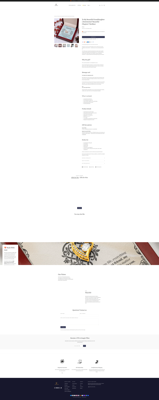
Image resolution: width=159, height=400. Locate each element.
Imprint (73, 385)
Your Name (62, 313)
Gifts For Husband (67, 386)
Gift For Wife (66, 388)
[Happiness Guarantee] (62, 362)
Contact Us (81, 386)
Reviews (81, 388)
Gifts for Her (75, 177)
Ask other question (86, 163)
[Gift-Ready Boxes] (79, 362)
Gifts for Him (84, 177)
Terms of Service (74, 383)
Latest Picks (66, 383)
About (89, 5)
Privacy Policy (74, 386)
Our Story (81, 383)
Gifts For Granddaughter (68, 391)
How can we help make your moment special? (69, 317)
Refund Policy (74, 388)
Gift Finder (79, 5)
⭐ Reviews (84, 5)
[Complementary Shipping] (97, 362)
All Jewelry (66, 385)
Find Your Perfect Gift (72, 5)
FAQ (80, 385)
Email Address (82, 313)
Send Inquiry (63, 327)
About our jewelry (85, 160)
